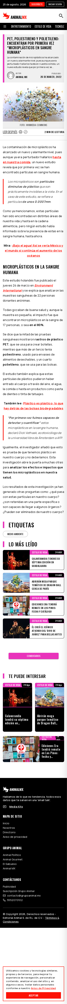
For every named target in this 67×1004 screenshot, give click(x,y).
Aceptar (33, 995)
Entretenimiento (21, 26)
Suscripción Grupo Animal (18, 891)
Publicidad (9, 886)
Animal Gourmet (13, 859)
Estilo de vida (43, 26)
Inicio (6, 823)
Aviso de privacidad (15, 836)
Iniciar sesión (55, 4)
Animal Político (12, 855)
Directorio (9, 832)
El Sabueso (10, 864)
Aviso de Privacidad (43, 988)
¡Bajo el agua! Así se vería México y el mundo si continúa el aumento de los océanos (34, 251)
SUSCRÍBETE (37, 4)
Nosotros (9, 827)
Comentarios (33, 656)
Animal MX (9, 868)
